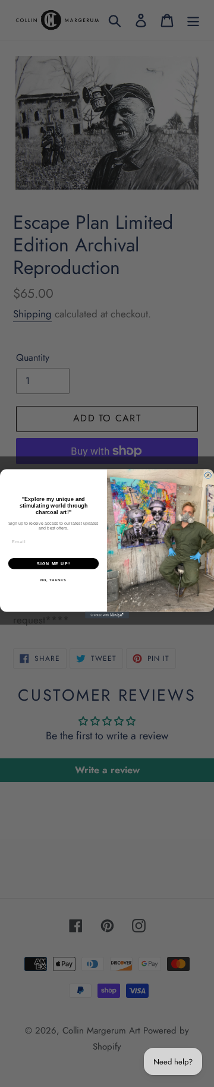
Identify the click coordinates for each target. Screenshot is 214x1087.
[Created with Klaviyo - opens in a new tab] (107, 615)
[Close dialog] (207, 475)
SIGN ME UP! (53, 563)
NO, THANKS (53, 579)
